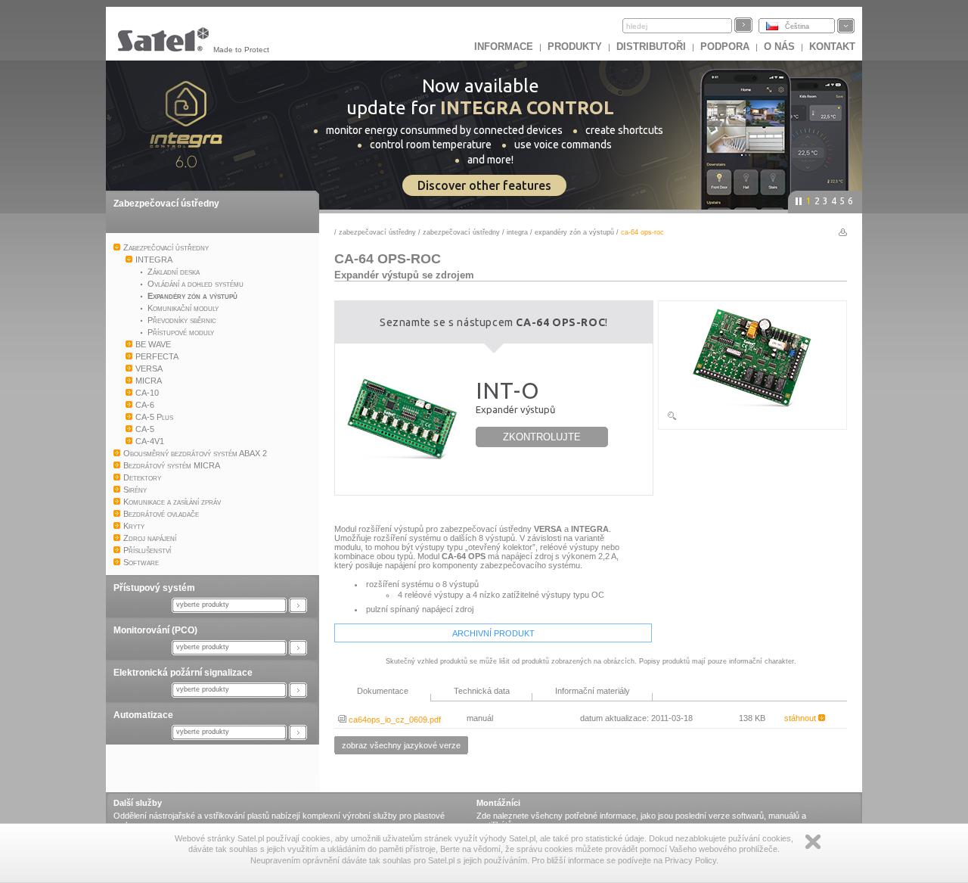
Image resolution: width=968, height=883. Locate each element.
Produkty (575, 46)
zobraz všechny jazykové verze (401, 745)
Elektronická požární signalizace (183, 672)
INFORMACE (503, 46)
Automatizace (143, 715)
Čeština (797, 26)
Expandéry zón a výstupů (574, 232)
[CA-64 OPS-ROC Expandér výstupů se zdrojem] (752, 418)
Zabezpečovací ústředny (166, 203)
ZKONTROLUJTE (542, 437)
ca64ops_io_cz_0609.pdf (393, 719)
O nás (779, 46)
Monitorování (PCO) (155, 630)
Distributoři (651, 46)
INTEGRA (517, 232)
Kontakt (832, 46)
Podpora (724, 46)
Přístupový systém (154, 588)
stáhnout (801, 718)
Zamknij (813, 842)
